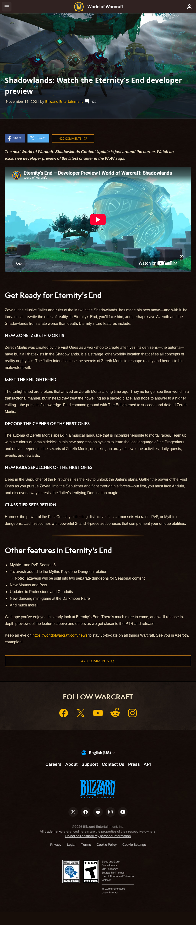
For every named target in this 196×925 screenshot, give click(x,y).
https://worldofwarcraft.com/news (60, 635)
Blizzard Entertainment (64, 101)
